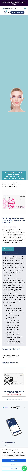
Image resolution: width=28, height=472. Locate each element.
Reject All (14, 468)
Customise (14, 464)
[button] (24, 192)
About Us (6, 445)
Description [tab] (7, 249)
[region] (14, 459)
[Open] (21, 8)
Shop (3, 183)
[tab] (7, 399)
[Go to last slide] (22, 401)
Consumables (11, 183)
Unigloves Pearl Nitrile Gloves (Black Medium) (14, 392)
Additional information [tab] (11, 253)
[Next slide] (25, 401)
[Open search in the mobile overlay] (8, 12)
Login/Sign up (18, 12)
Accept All (14, 460)
